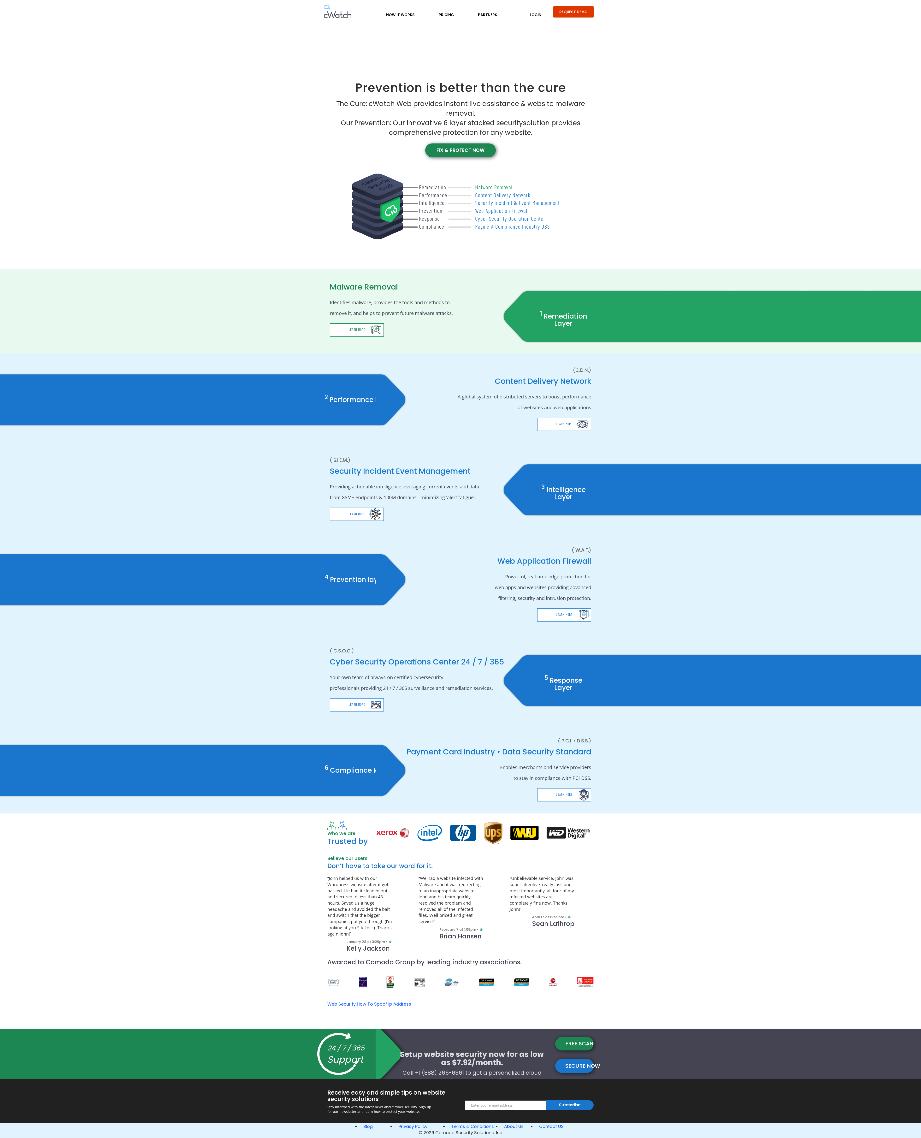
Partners (487, 14)
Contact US (551, 1126)
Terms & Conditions (472, 1126)
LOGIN (535, 14)
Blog (368, 1126)
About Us (514, 1126)
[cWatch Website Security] (337, 11)
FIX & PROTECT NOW (460, 150)
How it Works (400, 14)
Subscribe (570, 1105)
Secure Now (579, 1066)
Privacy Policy (413, 1126)
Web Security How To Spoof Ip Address (369, 1004)
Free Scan (579, 1043)
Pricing (446, 14)
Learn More (356, 329)
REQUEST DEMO (573, 11)
